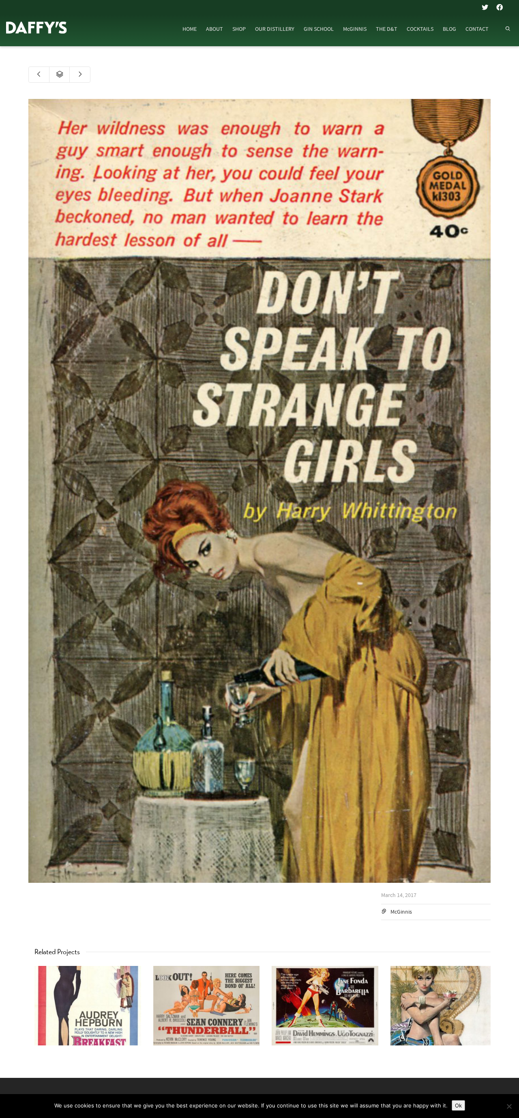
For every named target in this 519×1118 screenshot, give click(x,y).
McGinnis (401, 912)
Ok (458, 1105)
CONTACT (477, 29)
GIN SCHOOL (319, 29)
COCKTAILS (420, 29)
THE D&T (386, 29)
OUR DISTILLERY (274, 29)
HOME (189, 29)
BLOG (449, 29)
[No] (509, 1106)
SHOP (239, 29)
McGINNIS (355, 29)
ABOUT (214, 29)
